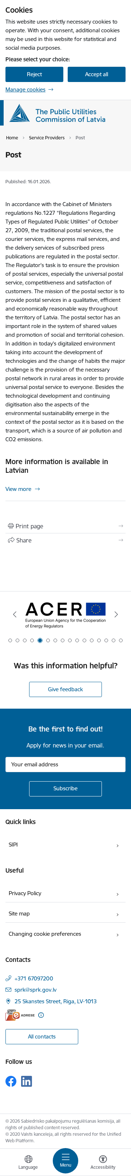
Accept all (96, 74)
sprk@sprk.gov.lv (35, 989)
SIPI (13, 844)
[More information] (41, 1015)
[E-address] (20, 1015)
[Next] (116, 614)
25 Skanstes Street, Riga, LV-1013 (56, 1001)
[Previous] (15, 614)
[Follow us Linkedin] (26, 1081)
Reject (34, 74)
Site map (19, 913)
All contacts (42, 1036)
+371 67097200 (34, 978)
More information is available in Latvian (56, 466)
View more (18, 488)
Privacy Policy (25, 893)
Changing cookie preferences (45, 933)
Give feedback (65, 689)
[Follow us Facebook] (10, 1081)
